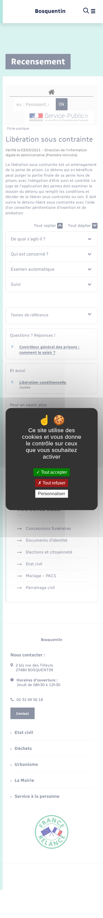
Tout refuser (53, 483)
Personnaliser (51, 493)
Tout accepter (53, 472)
